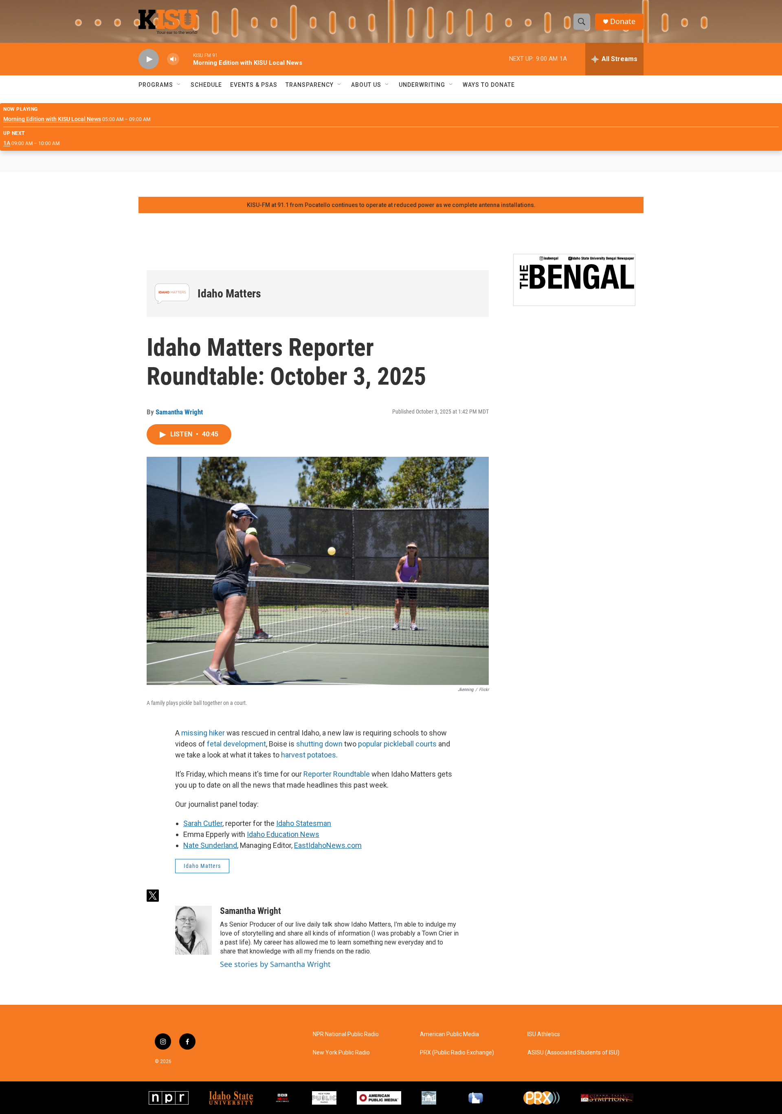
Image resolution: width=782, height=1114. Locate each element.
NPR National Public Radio (346, 1034)
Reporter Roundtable (336, 774)
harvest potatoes (308, 755)
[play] (148, 59)
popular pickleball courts (397, 744)
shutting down (319, 744)
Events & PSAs (253, 84)
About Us (366, 84)
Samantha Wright (179, 412)
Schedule (206, 84)
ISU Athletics (543, 1034)
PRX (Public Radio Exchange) (457, 1053)
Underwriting (422, 84)
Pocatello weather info (130, 184)
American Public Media (449, 1034)
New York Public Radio (341, 1053)
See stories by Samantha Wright (275, 964)
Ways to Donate (489, 84)
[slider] (186, 59)
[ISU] (231, 1098)
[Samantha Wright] (193, 930)
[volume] (173, 59)
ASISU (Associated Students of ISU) (573, 1053)
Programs (155, 84)
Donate (622, 21)
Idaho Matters (229, 293)
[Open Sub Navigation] (179, 84)
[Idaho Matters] (172, 293)
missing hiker (203, 733)
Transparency (310, 84)
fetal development (236, 744)
